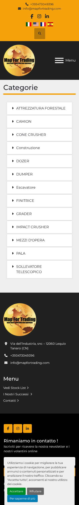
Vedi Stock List (14, 388)
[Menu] (59, 60)
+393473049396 (42, 4)
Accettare (16, 491)
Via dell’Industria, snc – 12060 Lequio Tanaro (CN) (38, 346)
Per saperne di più (22, 498)
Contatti (9, 401)
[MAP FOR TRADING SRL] (19, 319)
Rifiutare (35, 491)
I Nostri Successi (16, 394)
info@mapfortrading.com (42, 8)
